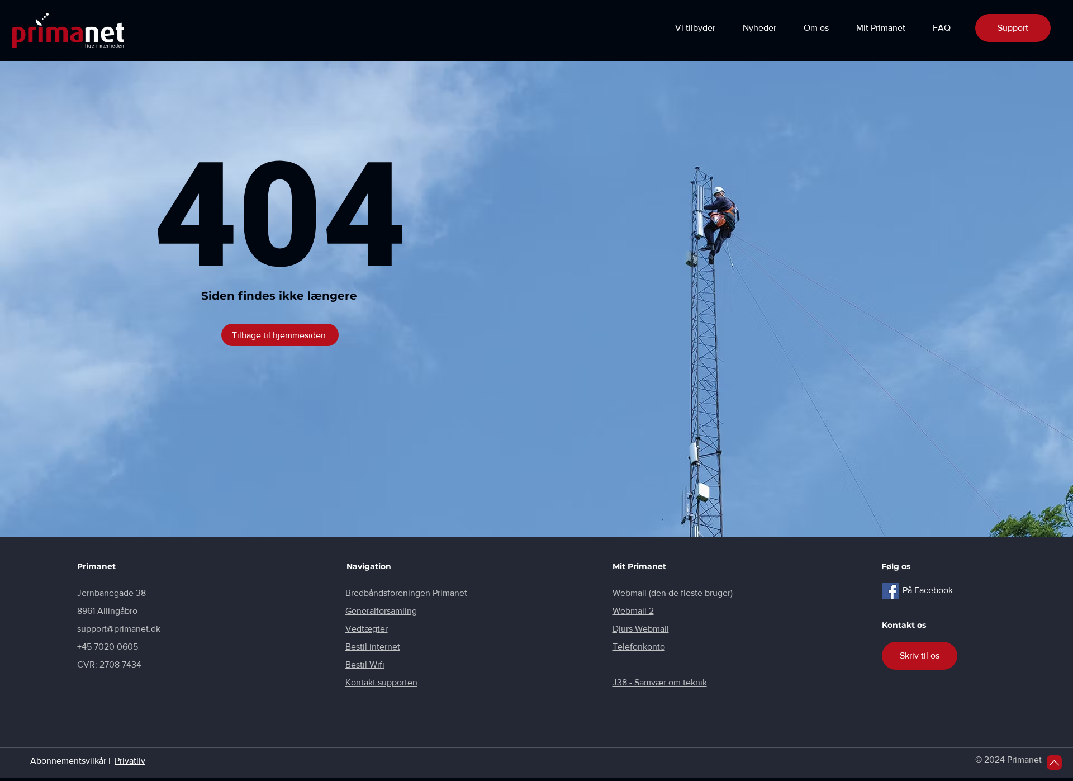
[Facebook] (890, 591)
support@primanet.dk (118, 628)
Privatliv (130, 760)
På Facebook (928, 590)
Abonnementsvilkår (68, 760)
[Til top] (1054, 762)
